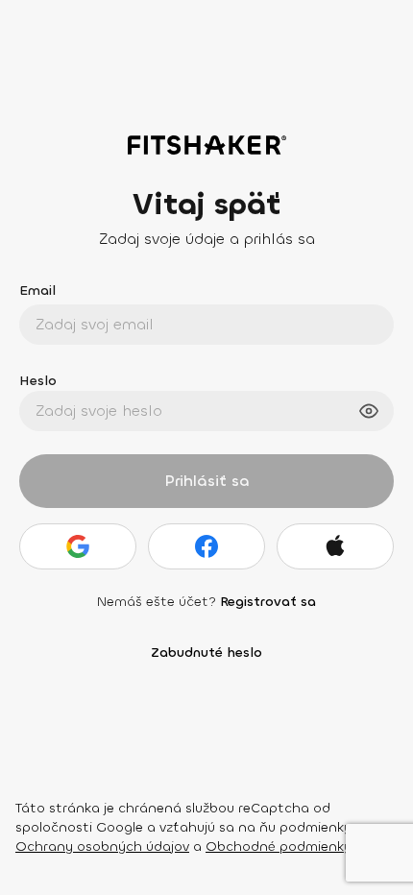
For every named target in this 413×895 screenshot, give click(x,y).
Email (37, 290)
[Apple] (335, 546)
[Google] (77, 546)
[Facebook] (206, 546)
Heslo (38, 381)
